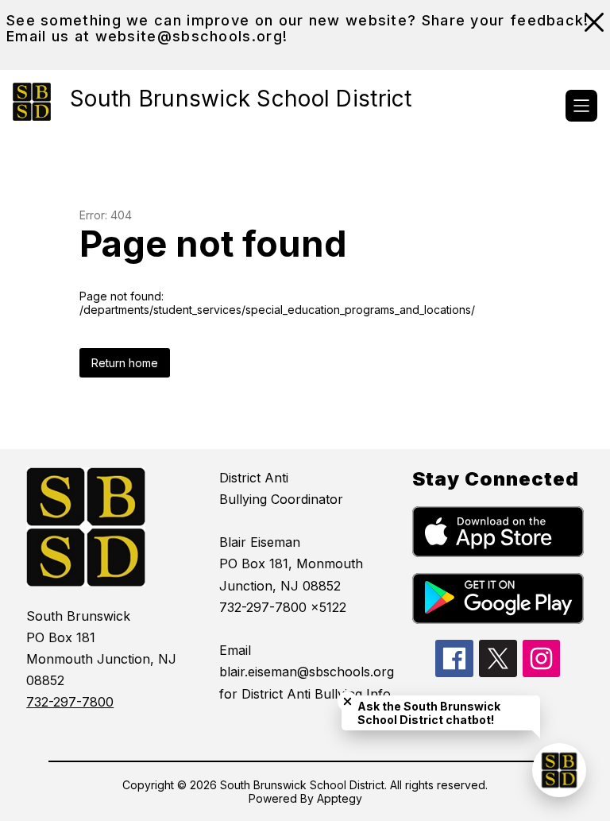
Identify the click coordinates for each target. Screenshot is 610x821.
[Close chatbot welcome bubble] (347, 701)
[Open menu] (581, 106)
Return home (124, 363)
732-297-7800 (70, 702)
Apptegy (339, 798)
